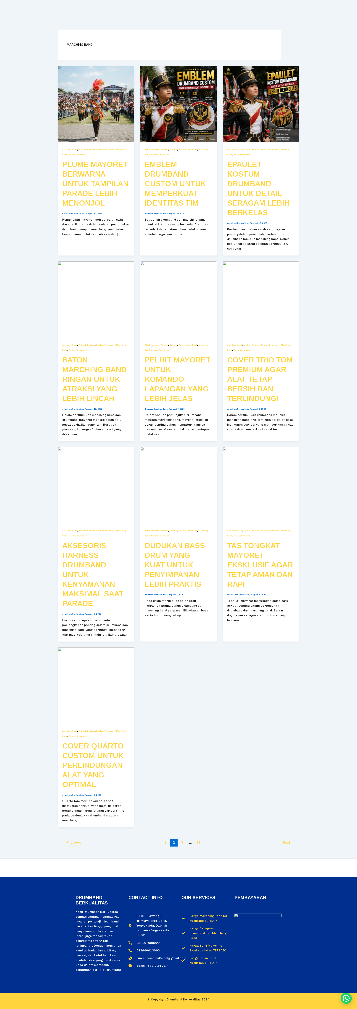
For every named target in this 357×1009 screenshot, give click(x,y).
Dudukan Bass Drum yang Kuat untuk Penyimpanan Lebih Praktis (175, 564)
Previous (72, 842)
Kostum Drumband (105, 149)
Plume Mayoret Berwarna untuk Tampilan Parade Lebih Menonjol (95, 183)
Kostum (91, 149)
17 (199, 842)
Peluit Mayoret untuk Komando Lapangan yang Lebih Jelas (177, 379)
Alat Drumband (69, 149)
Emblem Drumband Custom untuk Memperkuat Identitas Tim (175, 183)
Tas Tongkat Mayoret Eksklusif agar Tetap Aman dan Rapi (260, 564)
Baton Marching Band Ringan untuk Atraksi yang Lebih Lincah (94, 379)
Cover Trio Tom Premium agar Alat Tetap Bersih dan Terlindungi (260, 379)
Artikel (82, 149)
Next (288, 842)
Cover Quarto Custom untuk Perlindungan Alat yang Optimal (93, 765)
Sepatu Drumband (78, 155)
